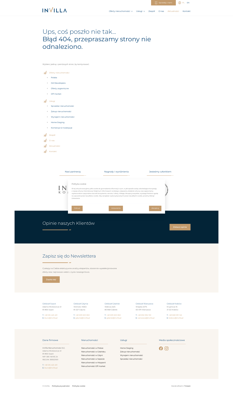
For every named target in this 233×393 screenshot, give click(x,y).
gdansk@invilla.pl (114, 318)
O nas (161, 11)
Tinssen (187, 386)
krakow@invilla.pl (176, 318)
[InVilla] (54, 10)
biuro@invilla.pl (51, 318)
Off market (56, 94)
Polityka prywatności (61, 386)
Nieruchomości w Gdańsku (93, 352)
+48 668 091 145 (175, 315)
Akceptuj (155, 208)
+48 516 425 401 (50, 315)
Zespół (151, 11)
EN (188, 3)
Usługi (139, 11)
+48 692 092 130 (144, 315)
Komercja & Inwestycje (61, 128)
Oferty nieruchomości (119, 11)
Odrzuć (77, 208)
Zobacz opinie (180, 227)
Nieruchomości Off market (93, 366)
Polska (54, 77)
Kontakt (187, 11)
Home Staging (58, 122)
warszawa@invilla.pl (146, 318)
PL (183, 3)
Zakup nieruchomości (61, 111)
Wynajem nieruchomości (62, 117)
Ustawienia (116, 208)
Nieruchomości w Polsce (92, 348)
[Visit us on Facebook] (161, 348)
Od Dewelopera (58, 83)
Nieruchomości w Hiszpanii (93, 362)
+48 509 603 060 (82, 315)
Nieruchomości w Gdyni (92, 355)
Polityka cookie (78, 386)
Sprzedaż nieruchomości (62, 106)
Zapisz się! (51, 279)
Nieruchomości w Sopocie (92, 359)
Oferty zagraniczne (60, 88)
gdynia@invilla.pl (82, 318)
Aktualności (173, 11)
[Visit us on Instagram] (166, 348)
